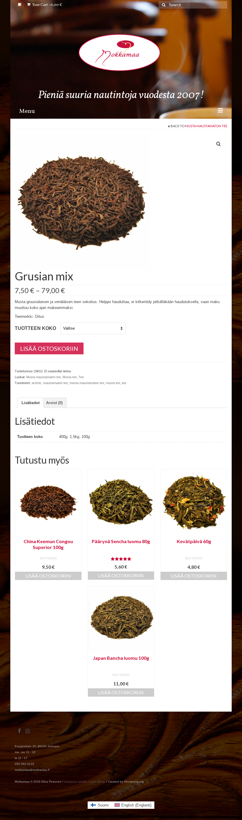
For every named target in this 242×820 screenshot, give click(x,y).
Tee (81, 377)
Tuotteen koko (35, 328)
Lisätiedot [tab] (31, 403)
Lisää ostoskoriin (49, 348)
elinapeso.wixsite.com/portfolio (84, 781)
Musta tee (70, 377)
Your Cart (47, 5)
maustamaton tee (55, 383)
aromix (36, 383)
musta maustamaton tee (87, 383)
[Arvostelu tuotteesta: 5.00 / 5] (121, 559)
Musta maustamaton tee (206, 126)
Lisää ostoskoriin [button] (48, 575)
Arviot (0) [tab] (54, 403)
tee (124, 383)
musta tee (113, 383)
